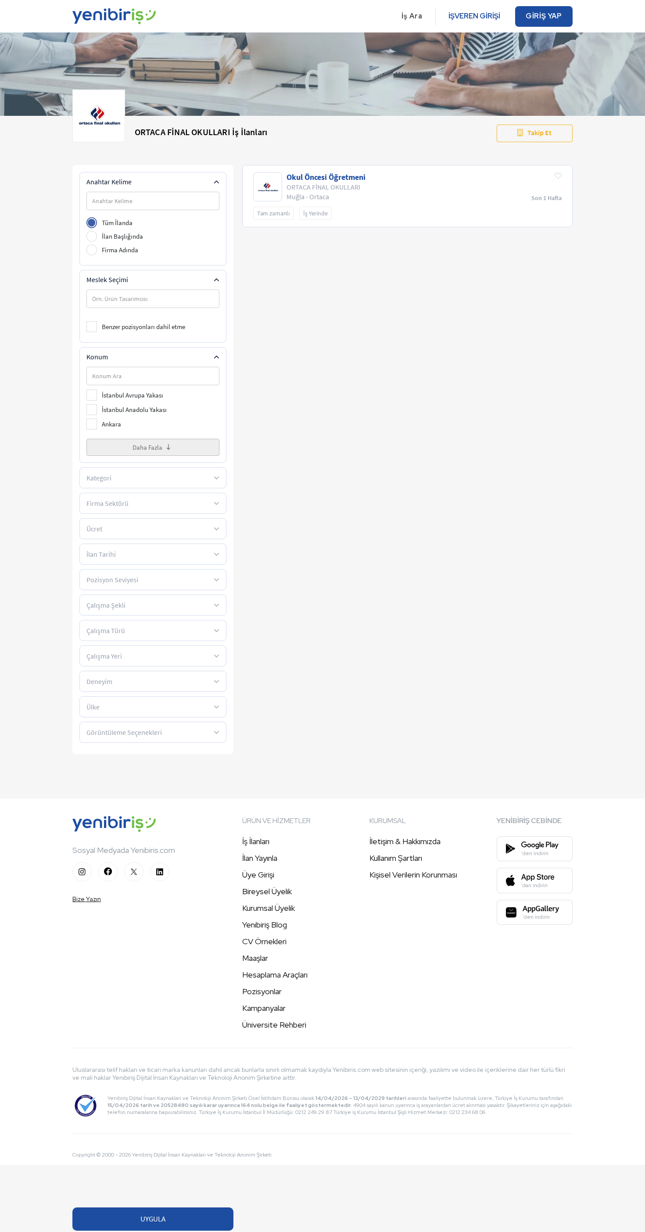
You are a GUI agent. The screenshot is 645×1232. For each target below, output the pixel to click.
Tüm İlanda (117, 222)
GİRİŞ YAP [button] (544, 16)
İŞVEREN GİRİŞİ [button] (474, 16)
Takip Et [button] (539, 132)
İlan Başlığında (122, 236)
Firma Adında (120, 250)
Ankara (111, 424)
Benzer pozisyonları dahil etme (143, 326)
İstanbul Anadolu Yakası (134, 409)
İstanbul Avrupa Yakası (132, 395)
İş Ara (412, 16)
